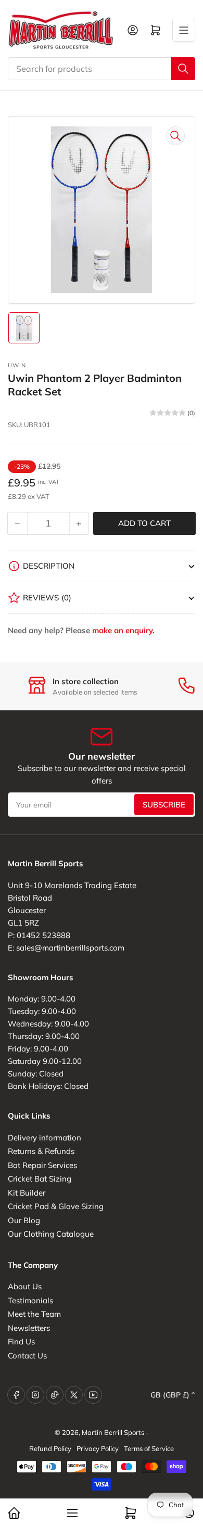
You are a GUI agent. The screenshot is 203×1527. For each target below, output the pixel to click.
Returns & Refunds (41, 1151)
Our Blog (24, 1220)
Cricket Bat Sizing (39, 1179)
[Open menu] (183, 30)
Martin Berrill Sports (113, 1432)
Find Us (21, 1341)
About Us (25, 1286)
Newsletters (29, 1328)
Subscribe (164, 805)
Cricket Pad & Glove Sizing (56, 1206)
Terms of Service (149, 1448)
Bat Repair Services (42, 1165)
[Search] (183, 69)
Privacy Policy (98, 1448)
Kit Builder (26, 1193)
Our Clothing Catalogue (51, 1234)
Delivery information (44, 1138)
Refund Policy (50, 1448)
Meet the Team (34, 1314)
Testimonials (30, 1300)
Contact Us (27, 1356)
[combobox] (101, 68)
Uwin (17, 365)
